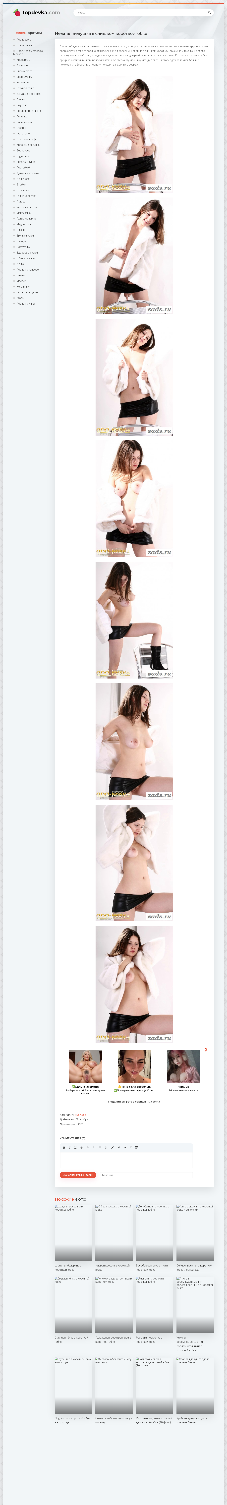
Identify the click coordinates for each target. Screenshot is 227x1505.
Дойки (20, 264)
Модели (21, 281)
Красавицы (23, 59)
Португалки (23, 247)
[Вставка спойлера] (136, 1147)
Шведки (21, 241)
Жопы (20, 298)
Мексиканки (24, 212)
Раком (21, 275)
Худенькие (23, 82)
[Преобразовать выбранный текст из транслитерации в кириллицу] (130, 1147)
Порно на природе (28, 269)
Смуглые (22, 105)
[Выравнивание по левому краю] (87, 1147)
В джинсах (23, 178)
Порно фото (24, 39)
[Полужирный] (63, 1147)
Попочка (22, 116)
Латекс (21, 201)
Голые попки (24, 45)
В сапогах (23, 190)
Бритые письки (26, 235)
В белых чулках (26, 258)
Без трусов (23, 150)
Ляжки (21, 230)
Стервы (21, 127)
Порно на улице (26, 303)
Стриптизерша (25, 88)
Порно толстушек (27, 292)
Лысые (21, 99)
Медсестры (24, 224)
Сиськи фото (24, 71)
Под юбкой (23, 167)
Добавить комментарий (78, 1175)
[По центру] (93, 1147)
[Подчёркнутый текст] (75, 1147)
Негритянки (23, 286)
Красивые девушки (28, 144)
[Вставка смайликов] (106, 1147)
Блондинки (23, 65)
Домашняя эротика (29, 93)
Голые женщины (26, 218)
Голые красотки (26, 195)
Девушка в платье (28, 173)
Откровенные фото (28, 139)
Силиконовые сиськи (29, 110)
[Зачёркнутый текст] (81, 1147)
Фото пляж (23, 133)
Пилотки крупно (26, 161)
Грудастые (23, 156)
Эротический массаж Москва (28, 52)
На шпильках (24, 122)
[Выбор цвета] (112, 1147)
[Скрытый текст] (118, 1147)
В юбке (21, 184)
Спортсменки (24, 76)
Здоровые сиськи (28, 252)
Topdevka (41, 13)
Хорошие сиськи (27, 207)
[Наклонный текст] (69, 1147)
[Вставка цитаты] (124, 1147)
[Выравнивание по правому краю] (99, 1147)
